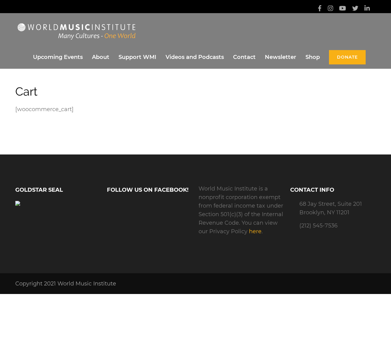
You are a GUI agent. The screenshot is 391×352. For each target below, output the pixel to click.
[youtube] (342, 8)
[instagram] (330, 8)
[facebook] (319, 8)
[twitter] (355, 8)
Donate (347, 57)
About (100, 57)
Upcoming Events (58, 57)
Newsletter (280, 57)
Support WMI (137, 57)
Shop (312, 57)
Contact (244, 57)
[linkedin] (367, 8)
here (255, 231)
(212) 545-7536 (318, 225)
